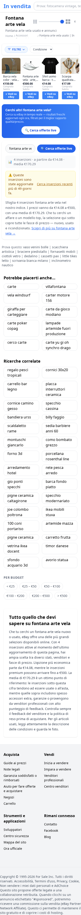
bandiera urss (19, 417)
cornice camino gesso (20, 406)
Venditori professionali (54, 777)
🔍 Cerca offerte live (56, 148)
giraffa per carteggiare (17, 312)
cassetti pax (50, 256)
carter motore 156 (58, 298)
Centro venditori (56, 786)
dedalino (30, 256)
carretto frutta (58, 537)
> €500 (62, 596)
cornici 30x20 (57, 369)
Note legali (12, 769)
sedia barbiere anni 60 (58, 428)
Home (9, 36)
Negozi (9, 797)
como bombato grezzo (59, 442)
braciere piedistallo (32, 251)
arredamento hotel (18, 470)
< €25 (11, 586)
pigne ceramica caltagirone (20, 498)
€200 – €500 (41, 596)
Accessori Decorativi (22, 37)
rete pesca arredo (54, 470)
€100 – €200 (15, 596)
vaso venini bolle (35, 247)
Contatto (50, 824)
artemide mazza (59, 523)
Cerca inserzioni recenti (55, 184)
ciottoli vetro (11, 256)
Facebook (51, 830)
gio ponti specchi (15, 484)
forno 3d (14, 453)
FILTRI (16, 49)
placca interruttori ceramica (55, 389)
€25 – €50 (29, 586)
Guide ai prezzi (15, 763)
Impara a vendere (57, 769)
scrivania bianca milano (30, 260)
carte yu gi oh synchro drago (58, 345)
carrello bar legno (17, 386)
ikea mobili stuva (55, 512)
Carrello (10, 803)
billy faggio (55, 417)
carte (11, 286)
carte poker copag (17, 326)
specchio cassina (53, 406)
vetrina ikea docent (17, 548)
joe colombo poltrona (18, 512)
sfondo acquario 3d (17, 562)
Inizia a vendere (56, 763)
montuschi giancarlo (16, 442)
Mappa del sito (15, 842)
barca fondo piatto (56, 484)
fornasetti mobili (62, 251)
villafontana (56, 286)
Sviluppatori (13, 829)
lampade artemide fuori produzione (58, 328)
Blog (47, 837)
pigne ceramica (20, 537)
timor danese (57, 545)
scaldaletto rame (16, 428)
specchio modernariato (58, 498)
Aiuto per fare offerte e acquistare (20, 788)
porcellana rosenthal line (57, 456)
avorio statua (57, 559)
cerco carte (17, 342)
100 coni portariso (15, 526)
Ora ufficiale (13, 848)
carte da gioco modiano (58, 312)
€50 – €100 (52, 586)
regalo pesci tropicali (17, 372)
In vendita (17, 6)
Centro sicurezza (16, 836)
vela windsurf (18, 295)
